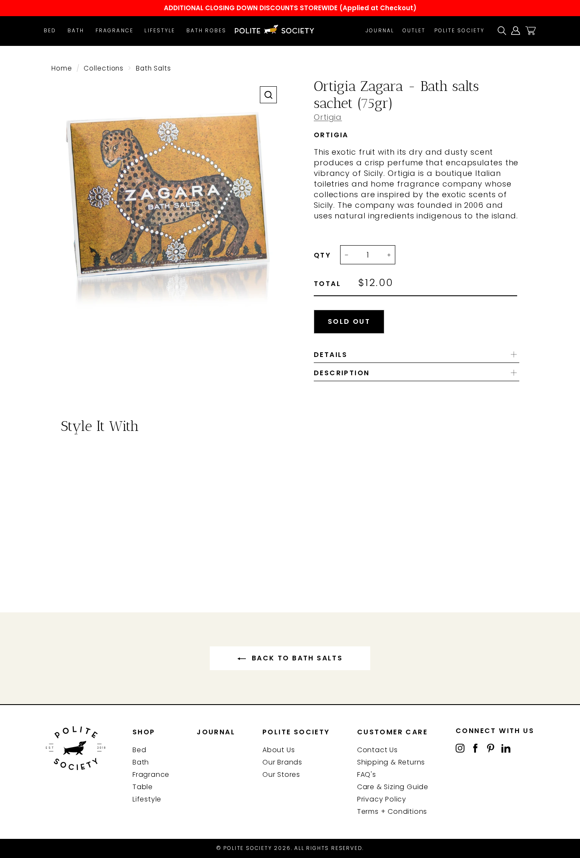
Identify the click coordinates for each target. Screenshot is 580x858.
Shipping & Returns (391, 762)
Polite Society (459, 30)
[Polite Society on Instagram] (460, 747)
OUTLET (414, 30)
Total (327, 284)
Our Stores (281, 774)
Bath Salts (153, 68)
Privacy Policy (381, 799)
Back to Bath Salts (296, 658)
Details (331, 355)
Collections (104, 68)
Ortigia (328, 117)
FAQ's (366, 774)
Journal (380, 30)
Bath (76, 30)
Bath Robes (206, 30)
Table (142, 787)
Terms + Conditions (392, 811)
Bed (50, 30)
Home (61, 68)
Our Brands (282, 762)
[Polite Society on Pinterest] (490, 747)
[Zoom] (268, 94)
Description (341, 373)
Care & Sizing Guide (392, 787)
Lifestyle (159, 30)
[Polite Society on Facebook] (475, 747)
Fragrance (114, 30)
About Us (278, 750)
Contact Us (377, 750)
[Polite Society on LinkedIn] (505, 747)
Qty (322, 255)
